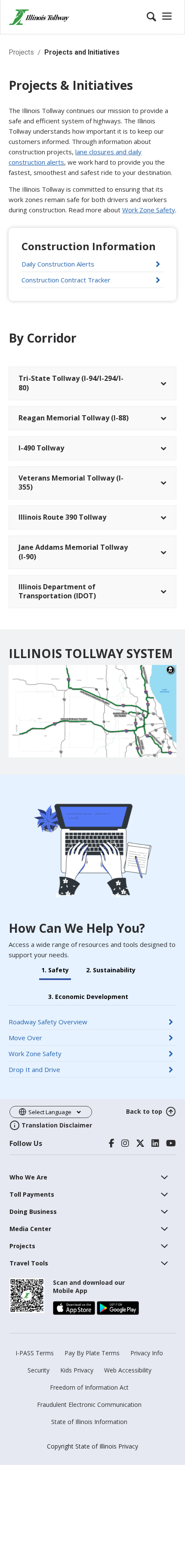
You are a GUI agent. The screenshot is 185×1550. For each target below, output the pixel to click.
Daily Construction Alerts (88, 263)
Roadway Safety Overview (82, 1021)
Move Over (59, 1037)
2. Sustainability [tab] (111, 970)
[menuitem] (28, 1177)
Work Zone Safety (148, 209)
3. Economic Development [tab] (88, 997)
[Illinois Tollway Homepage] (39, 17)
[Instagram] (125, 1143)
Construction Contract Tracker (92, 279)
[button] (92, 383)
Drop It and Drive (68, 1069)
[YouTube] (171, 1143)
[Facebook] (111, 1143)
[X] (140, 1143)
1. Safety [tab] (55, 970)
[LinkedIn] (155, 1143)
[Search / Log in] (160, 17)
